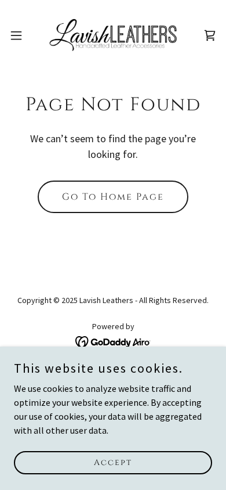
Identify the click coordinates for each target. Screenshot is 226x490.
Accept (113, 462)
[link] (113, 35)
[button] (21, 35)
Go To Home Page (113, 196)
